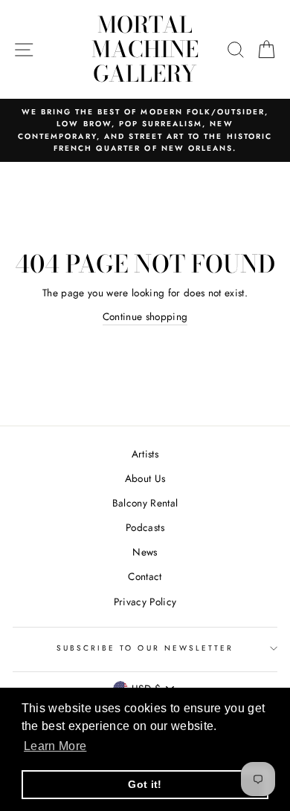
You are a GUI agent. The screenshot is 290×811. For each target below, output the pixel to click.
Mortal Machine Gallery (145, 49)
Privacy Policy (145, 601)
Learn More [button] (55, 746)
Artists (145, 453)
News (144, 551)
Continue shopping (145, 316)
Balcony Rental (145, 502)
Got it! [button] (144, 784)
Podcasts (145, 527)
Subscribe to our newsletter (145, 648)
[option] (145, 130)
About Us (145, 478)
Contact (144, 576)
